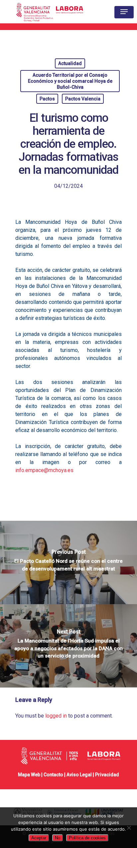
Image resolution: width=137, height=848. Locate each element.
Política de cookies (87, 837)
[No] (128, 827)
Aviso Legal (79, 774)
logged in (56, 716)
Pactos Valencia (82, 98)
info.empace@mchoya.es (44, 470)
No (57, 837)
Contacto (53, 774)
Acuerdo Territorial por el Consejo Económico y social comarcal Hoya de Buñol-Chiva (70, 81)
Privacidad (107, 774)
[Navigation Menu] (124, 11)
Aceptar (38, 837)
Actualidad (70, 63)
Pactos (47, 98)
